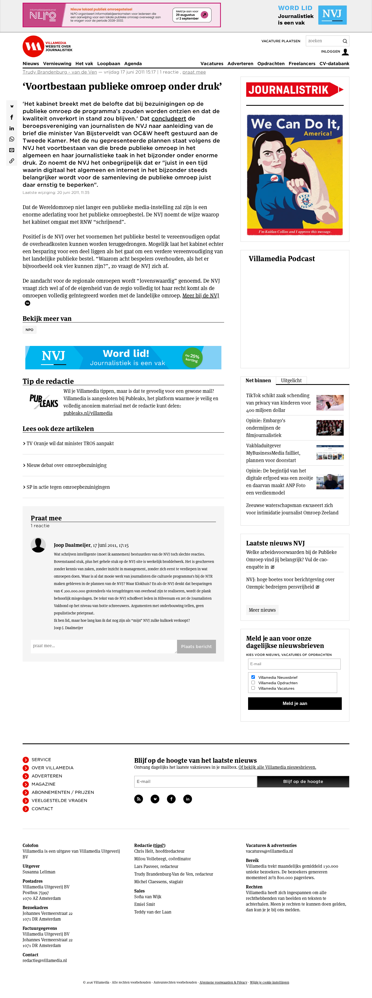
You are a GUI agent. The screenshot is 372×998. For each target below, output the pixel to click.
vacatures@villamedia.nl (269, 851)
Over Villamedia (53, 767)
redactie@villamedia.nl (45, 960)
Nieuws (31, 63)
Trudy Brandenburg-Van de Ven (163, 874)
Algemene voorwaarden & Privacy (223, 982)
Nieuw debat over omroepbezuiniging (66, 465)
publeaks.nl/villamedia (87, 413)
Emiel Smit (144, 904)
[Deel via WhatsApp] (11, 138)
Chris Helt (143, 851)
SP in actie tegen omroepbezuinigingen (68, 487)
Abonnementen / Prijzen (63, 792)
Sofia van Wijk (147, 897)
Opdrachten (271, 63)
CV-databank (334, 63)
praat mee (194, 72)
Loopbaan (108, 63)
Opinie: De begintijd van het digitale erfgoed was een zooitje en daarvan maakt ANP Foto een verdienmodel (279, 482)
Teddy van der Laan (152, 912)
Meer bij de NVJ (200, 295)
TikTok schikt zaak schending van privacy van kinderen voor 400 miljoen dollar (278, 402)
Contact (42, 808)
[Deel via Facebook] (11, 116)
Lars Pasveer (146, 866)
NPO (29, 330)
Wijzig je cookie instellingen (269, 982)
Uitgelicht (291, 380)
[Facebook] (171, 799)
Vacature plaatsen (280, 41)
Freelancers (302, 63)
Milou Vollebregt (150, 859)
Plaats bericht (196, 646)
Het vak (84, 63)
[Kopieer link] (11, 160)
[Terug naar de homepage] (47, 46)
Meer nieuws (262, 610)
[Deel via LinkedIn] (11, 127)
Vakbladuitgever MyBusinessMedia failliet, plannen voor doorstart (273, 452)
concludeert (168, 118)
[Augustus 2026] (295, 89)
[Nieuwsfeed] (138, 799)
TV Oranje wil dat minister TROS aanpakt (70, 443)
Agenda (133, 63)
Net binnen (258, 380)
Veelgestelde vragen (59, 800)
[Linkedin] (187, 799)
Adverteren (240, 63)
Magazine (44, 784)
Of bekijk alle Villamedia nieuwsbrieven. (277, 767)
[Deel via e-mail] (11, 149)
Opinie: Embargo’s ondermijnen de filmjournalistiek (265, 427)
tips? (159, 845)
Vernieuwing (57, 63)
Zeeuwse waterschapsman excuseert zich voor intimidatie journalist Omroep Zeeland (292, 509)
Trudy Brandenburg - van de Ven (60, 72)
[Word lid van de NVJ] (299, 15)
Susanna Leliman (39, 872)
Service (41, 759)
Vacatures (211, 63)
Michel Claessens (150, 882)
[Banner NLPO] (122, 15)
